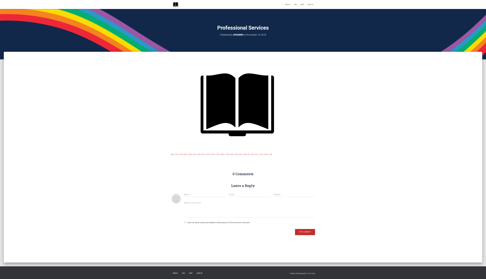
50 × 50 (251, 154)
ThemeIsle (311, 273)
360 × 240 (234, 154)
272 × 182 (258, 154)
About (287, 4)
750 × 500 (196, 154)
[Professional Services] (237, 105)
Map (302, 4)
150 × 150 (179, 154)
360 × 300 (243, 154)
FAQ (295, 4)
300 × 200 (187, 154)
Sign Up (310, 4)
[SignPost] (175, 4)
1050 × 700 (214, 154)
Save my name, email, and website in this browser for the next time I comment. (218, 223)
